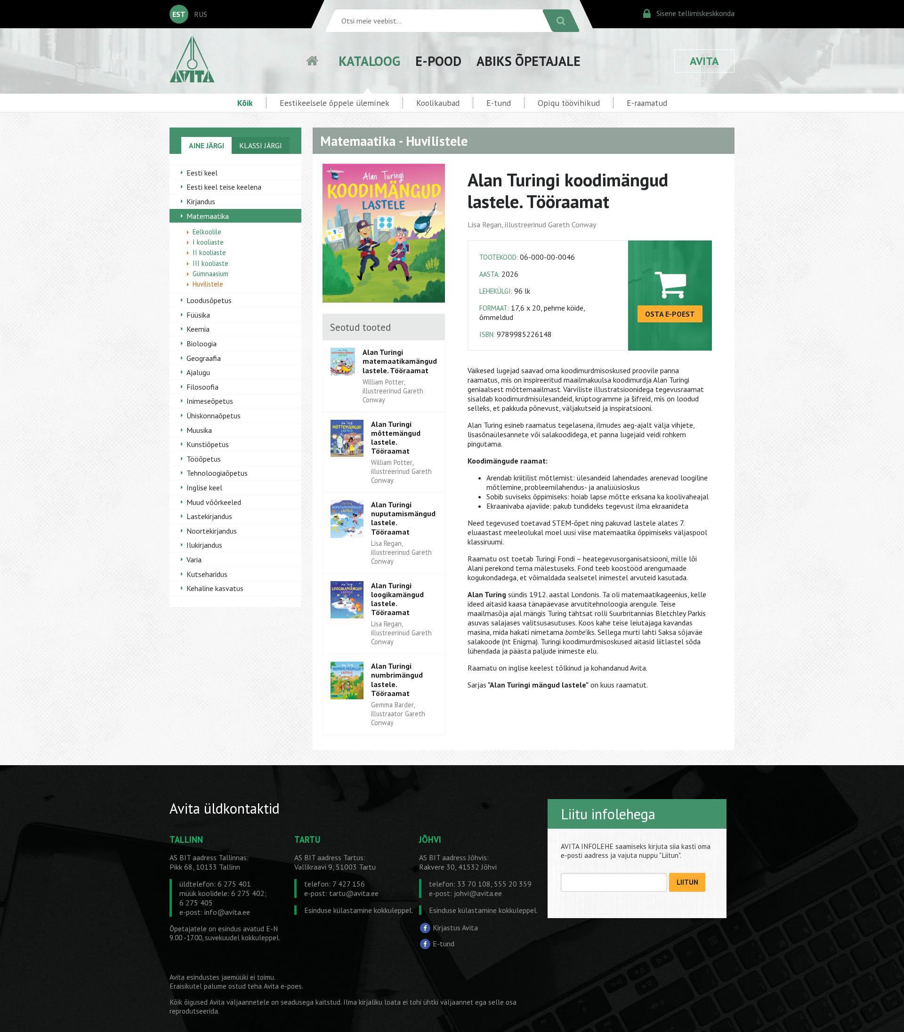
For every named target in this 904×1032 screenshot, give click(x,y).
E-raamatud (647, 102)
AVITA (704, 61)
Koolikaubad (438, 102)
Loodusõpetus (209, 300)
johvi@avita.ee (478, 893)
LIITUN (687, 882)
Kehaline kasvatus (214, 588)
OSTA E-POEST (670, 314)
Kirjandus (200, 201)
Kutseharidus (206, 574)
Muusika (199, 430)
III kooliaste (210, 263)
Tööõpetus (203, 459)
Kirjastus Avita (455, 927)
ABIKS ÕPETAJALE (528, 61)
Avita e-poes (283, 986)
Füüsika (198, 315)
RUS (200, 14)
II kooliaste (209, 252)
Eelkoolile (207, 231)
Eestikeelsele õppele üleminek (334, 102)
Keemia (198, 329)
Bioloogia (201, 343)
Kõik (245, 102)
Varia (194, 559)
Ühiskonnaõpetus (213, 415)
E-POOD (438, 61)
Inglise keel (204, 487)
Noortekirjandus (211, 531)
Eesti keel (202, 172)
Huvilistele (208, 284)
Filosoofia (202, 387)
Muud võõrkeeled (213, 502)
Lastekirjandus (209, 516)
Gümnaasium (210, 273)
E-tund (498, 102)
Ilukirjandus (204, 545)
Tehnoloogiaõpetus (217, 473)
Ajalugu (198, 372)
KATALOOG (369, 61)
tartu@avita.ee (354, 893)
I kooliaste (208, 242)
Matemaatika (207, 216)
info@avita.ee (227, 912)
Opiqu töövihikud (569, 102)
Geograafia (203, 358)
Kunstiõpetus (207, 444)
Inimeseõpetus (209, 401)
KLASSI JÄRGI (260, 145)
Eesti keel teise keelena (223, 187)
